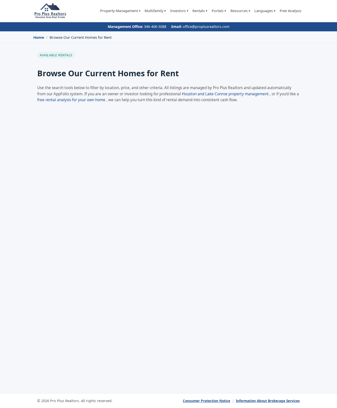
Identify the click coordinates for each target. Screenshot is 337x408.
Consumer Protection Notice (206, 400)
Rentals (199, 11)
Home (38, 37)
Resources (240, 11)
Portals (219, 11)
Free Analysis (290, 11)
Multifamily (155, 11)
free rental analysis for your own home (71, 99)
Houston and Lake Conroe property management (226, 94)
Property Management (120, 11)
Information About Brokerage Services (268, 400)
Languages (264, 11)
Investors (179, 11)
